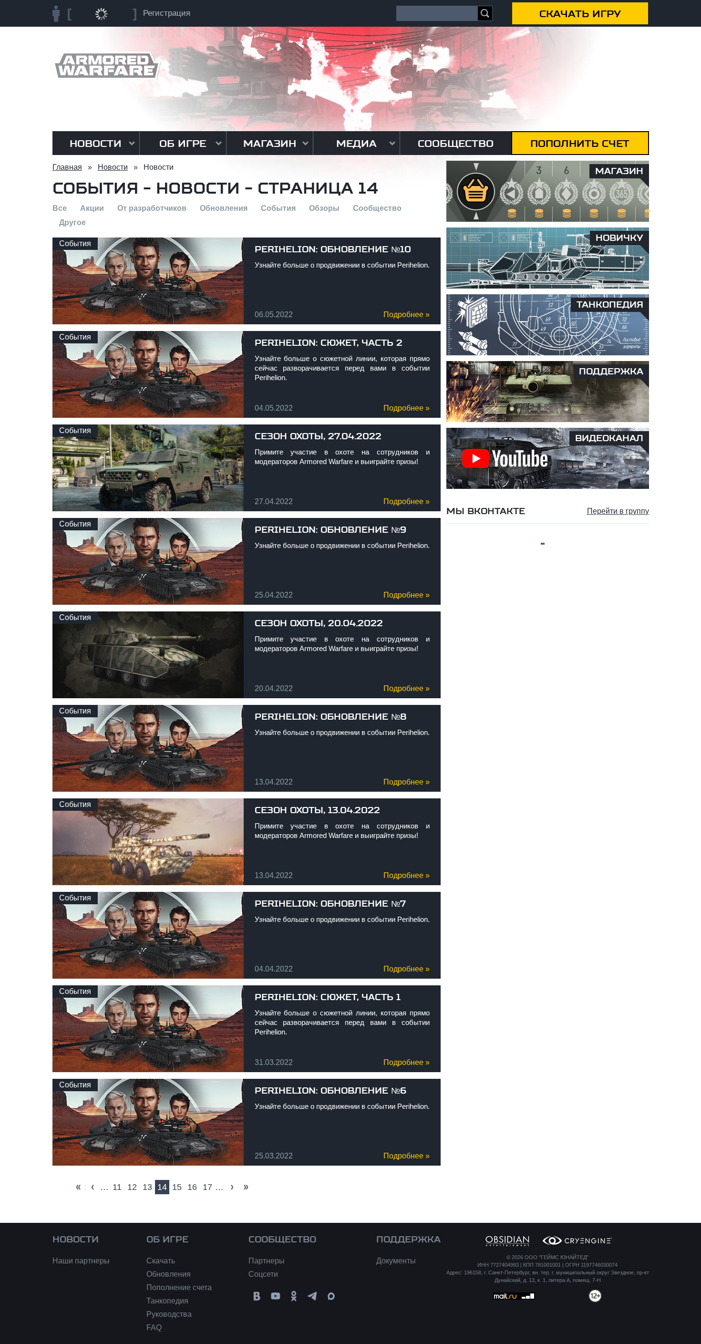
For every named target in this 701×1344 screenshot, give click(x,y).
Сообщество (456, 143)
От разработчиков (151, 208)
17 (207, 1187)
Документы (396, 1261)
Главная (67, 167)
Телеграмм (312, 1296)
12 (132, 1187)
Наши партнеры (81, 1261)
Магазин (269, 143)
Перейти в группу (618, 511)
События (278, 208)
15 (177, 1187)
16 (192, 1187)
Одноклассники (294, 1296)
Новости (96, 143)
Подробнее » (406, 314)
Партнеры (266, 1261)
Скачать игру (580, 14)
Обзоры (324, 208)
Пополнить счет (579, 143)
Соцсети (263, 1274)
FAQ (154, 1327)
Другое (72, 222)
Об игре (182, 143)
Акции (92, 208)
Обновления (223, 208)
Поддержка (408, 1239)
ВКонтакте (256, 1296)
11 (117, 1187)
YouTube (275, 1296)
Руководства (169, 1314)
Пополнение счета (179, 1287)
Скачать (160, 1261)
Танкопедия (167, 1301)
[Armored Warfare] (106, 66)
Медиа (356, 143)
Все (59, 208)
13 (147, 1187)
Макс (331, 1296)
